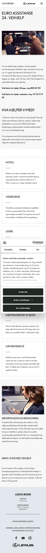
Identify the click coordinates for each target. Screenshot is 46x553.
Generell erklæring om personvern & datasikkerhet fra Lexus (23, 529)
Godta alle (23, 292)
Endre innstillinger (22, 300)
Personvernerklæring (23, 521)
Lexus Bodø (8, 3)
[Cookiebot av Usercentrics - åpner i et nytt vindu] (32, 242)
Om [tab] (37, 250)
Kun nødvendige (23, 308)
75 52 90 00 (23, 501)
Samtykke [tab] (8, 250)
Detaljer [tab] (23, 250)
